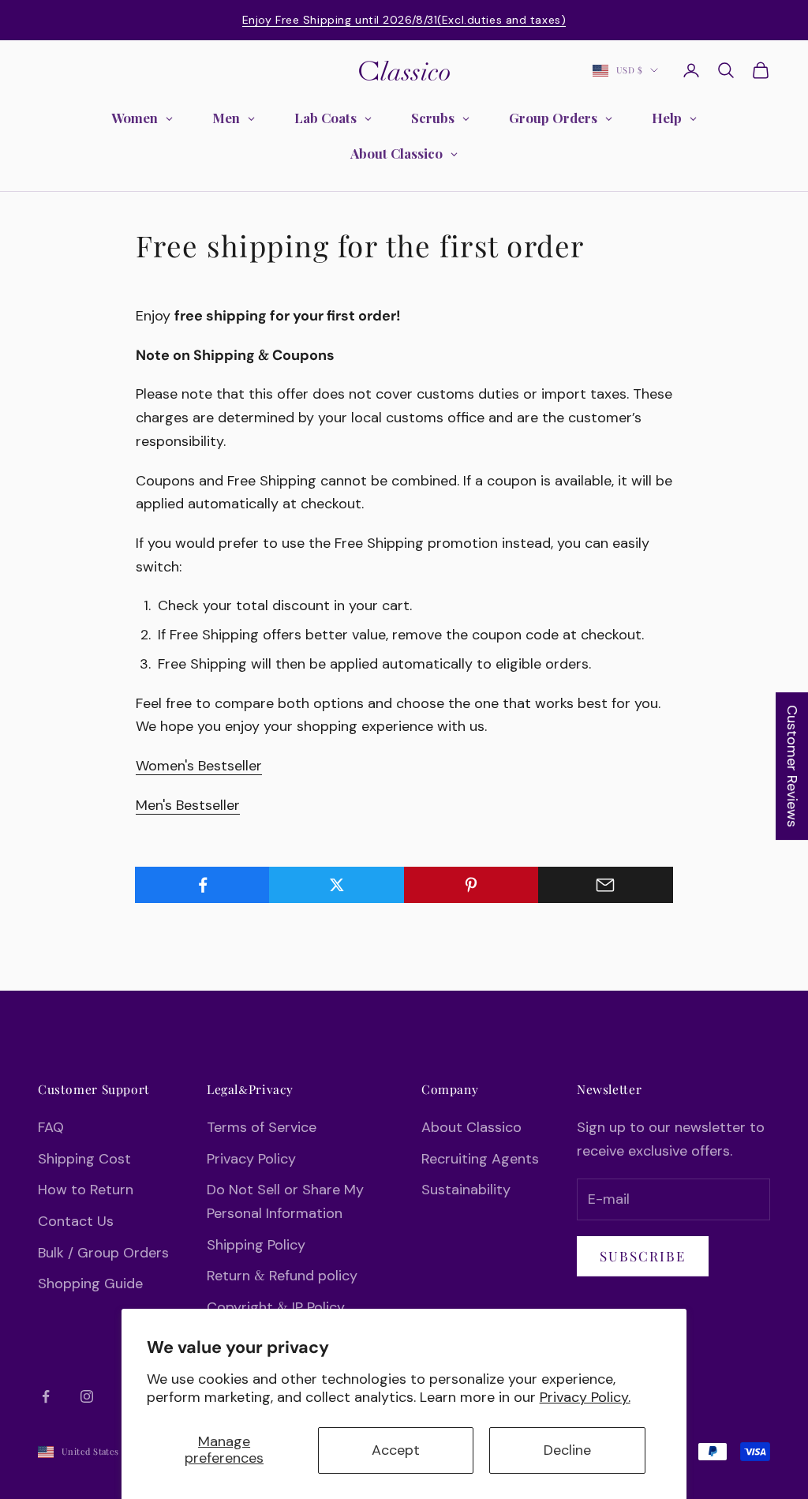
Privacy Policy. (585, 1397)
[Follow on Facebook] (46, 1396)
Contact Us (76, 1221)
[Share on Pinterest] (471, 885)
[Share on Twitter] (336, 885)
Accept (396, 1450)
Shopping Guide (90, 1283)
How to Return (85, 1189)
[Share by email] (605, 885)
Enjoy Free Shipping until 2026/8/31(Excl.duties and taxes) (404, 20)
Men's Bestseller (188, 805)
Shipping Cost (84, 1158)
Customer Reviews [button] (792, 766)
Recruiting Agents (480, 1158)
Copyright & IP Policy (276, 1307)
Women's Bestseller (199, 765)
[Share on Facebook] (202, 885)
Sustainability (466, 1189)
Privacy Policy (251, 1158)
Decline (567, 1450)
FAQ (51, 1127)
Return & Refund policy (282, 1275)
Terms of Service (261, 1127)
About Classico (471, 1127)
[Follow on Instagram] (87, 1396)
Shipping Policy (256, 1244)
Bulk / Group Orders (103, 1252)
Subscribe (643, 1256)
